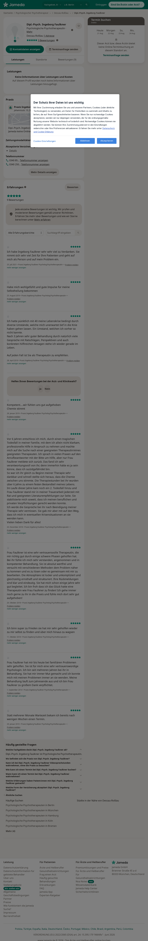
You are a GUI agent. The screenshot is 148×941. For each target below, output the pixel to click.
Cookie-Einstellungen (45, 141)
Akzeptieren (106, 140)
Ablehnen (85, 140)
